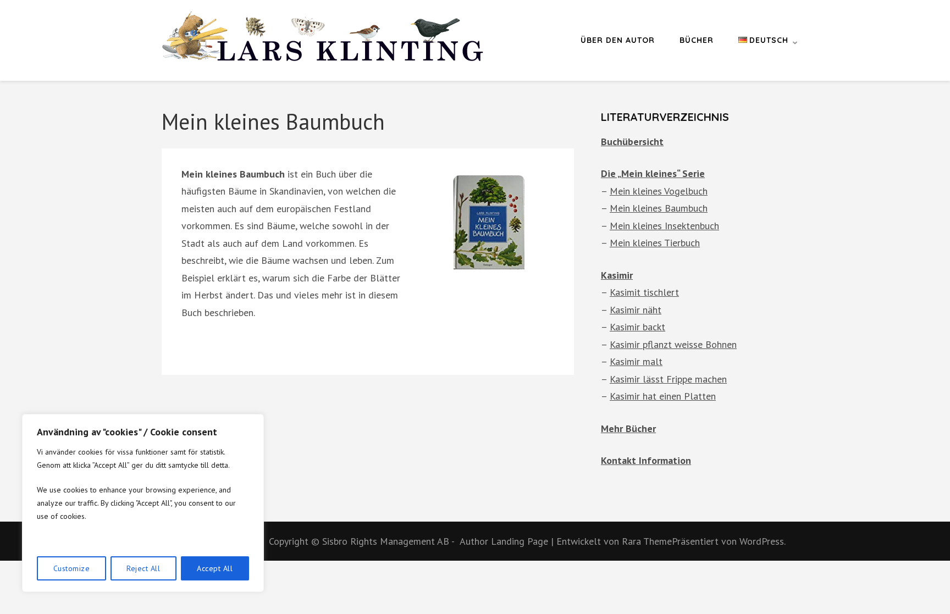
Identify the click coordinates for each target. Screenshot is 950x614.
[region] (143, 503)
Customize (71, 568)
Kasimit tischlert (644, 292)
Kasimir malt (636, 361)
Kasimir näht (635, 309)
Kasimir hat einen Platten (663, 396)
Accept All (215, 568)
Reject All (143, 568)
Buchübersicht (632, 141)
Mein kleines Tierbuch (655, 242)
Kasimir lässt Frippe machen (668, 379)
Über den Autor (618, 40)
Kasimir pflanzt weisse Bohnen (673, 344)
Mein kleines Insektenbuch (664, 225)
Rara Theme (647, 541)
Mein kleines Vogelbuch (659, 191)
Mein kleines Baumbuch (659, 208)
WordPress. (762, 541)
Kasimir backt (637, 326)
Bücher (697, 40)
